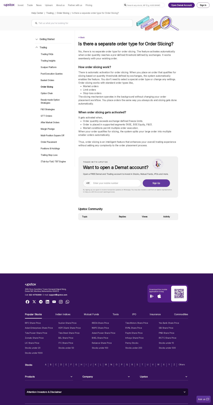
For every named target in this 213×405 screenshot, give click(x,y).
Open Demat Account (181, 5)
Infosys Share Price (134, 338)
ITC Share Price (65, 343)
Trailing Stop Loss (49, 155)
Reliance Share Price (102, 343)
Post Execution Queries (52, 73)
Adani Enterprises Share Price (39, 328)
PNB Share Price (166, 333)
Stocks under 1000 (34, 353)
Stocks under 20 (32, 348)
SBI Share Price (166, 328)
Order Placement (49, 142)
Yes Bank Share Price (169, 323)
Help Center (37, 13)
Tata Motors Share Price (136, 323)
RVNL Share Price (133, 328)
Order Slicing (63, 13)
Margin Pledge (48, 129)
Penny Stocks (131, 343)
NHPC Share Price (100, 328)
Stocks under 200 (133, 348)
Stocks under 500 (167, 348)
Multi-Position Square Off (52, 135)
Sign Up (156, 183)
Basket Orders (47, 80)
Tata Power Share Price (36, 333)
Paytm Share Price (134, 333)
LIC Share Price (32, 343)
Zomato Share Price (34, 338)
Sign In (203, 5)
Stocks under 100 (100, 348)
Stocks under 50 (66, 348)
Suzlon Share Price (67, 323)
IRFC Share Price (33, 323)
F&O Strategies (48, 109)
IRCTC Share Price (167, 338)
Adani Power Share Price (103, 333)
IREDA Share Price (100, 323)
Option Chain (47, 93)
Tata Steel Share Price (69, 333)
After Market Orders (50, 122)
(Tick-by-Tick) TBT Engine (53, 161)
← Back (81, 37)
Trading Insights (48, 60)
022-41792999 (35, 295)
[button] (33, 315)
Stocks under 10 (166, 343)
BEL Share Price (65, 338)
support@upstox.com (58, 295)
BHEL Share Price (100, 338)
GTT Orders (46, 116)
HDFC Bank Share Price (69, 328)
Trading (50, 13)
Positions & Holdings (50, 148)
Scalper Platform (49, 67)
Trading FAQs (47, 54)
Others (182, 364)
